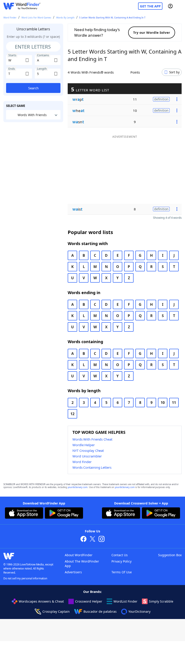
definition (161, 99)
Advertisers (73, 572)
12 (72, 413)
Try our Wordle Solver (151, 32)
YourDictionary (139, 611)
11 (174, 402)
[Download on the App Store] (24, 513)
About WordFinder (78, 555)
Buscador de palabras (100, 611)
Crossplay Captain (56, 611)
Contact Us (119, 555)
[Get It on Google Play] (64, 513)
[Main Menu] (180, 6)
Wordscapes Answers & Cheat (41, 601)
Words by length (65, 17)
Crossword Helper (88, 601)
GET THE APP (150, 6)
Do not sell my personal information (25, 578)
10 (163, 402)
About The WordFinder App (82, 563)
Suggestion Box (170, 555)
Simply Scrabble (161, 601)
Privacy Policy (121, 561)
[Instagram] (101, 539)
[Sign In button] (170, 6)
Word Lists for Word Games (36, 17)
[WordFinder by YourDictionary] (21, 6)
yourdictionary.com (78, 487)
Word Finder (9, 17)
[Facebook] (83, 539)
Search (33, 88)
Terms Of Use (121, 572)
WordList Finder (125, 601)
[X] (92, 539)
